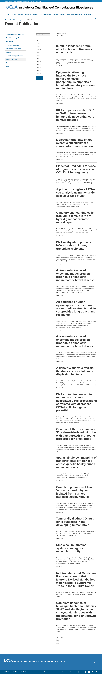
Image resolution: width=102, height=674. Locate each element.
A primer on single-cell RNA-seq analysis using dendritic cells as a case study (75, 192)
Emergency (32, 671)
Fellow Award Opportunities (14, 55)
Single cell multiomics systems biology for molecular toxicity (71, 548)
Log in (96, 663)
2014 (39, 73)
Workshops (9, 41)
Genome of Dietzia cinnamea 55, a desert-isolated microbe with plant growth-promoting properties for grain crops (76, 434)
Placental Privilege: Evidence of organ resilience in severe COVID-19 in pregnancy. (76, 169)
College (10, 1)
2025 (39, 46)
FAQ (7, 66)
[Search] (95, 18)
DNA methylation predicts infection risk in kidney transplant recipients (73, 245)
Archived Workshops (12, 45)
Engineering (38, 1)
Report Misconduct (53, 671)
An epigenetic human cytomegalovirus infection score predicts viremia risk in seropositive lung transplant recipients (76, 308)
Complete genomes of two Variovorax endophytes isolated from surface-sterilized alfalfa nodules (74, 492)
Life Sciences (17, 1)
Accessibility (42, 671)
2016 (39, 70)
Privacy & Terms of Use (67, 671)
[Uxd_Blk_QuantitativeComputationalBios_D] (51, 7)
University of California (20, 671)
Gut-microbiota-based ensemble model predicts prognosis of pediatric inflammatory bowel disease (75, 275)
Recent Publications (12, 59)
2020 (39, 61)
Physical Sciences (25, 1)
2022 (39, 55)
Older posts (57, 39)
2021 (39, 58)
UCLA (6, 1)
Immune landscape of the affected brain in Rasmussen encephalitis (75, 49)
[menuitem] (6, 1)
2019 (39, 64)
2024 (39, 49)
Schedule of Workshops (13, 48)
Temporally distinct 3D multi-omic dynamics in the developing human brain (75, 522)
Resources (9, 63)
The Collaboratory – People (14, 38)
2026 (39, 43)
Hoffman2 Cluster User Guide (15, 34)
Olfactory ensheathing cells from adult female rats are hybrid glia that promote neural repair (75, 217)
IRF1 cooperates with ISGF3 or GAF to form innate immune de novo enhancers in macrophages (75, 115)
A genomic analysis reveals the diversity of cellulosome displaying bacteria (75, 371)
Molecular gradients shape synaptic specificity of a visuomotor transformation (74, 143)
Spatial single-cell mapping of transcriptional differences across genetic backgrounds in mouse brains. (76, 462)
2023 (39, 52)
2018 (39, 67)
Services (8, 52)
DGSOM (32, 1)
